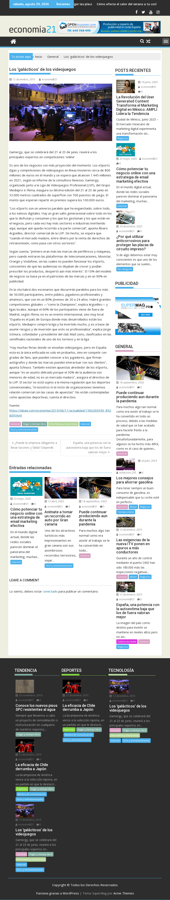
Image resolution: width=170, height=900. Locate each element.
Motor (133, 506)
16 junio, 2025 (149, 82)
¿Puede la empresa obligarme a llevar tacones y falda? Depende (34, 445)
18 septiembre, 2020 (94, 501)
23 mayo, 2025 (22, 498)
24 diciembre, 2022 (130, 226)
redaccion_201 (127, 472)
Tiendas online (126, 511)
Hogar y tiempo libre (34, 423)
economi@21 (49, 79)
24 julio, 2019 (149, 461)
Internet (85, 423)
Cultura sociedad (127, 641)
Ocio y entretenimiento (24, 429)
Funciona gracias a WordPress (57, 893)
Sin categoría (125, 269)
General (15, 423)
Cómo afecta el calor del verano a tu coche (105, 4)
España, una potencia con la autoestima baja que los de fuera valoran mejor (88, 447)
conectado (50, 591)
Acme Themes (123, 893)
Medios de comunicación (32, 794)
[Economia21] (13, 41)
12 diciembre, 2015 (130, 529)
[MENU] (166, 41)
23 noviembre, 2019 (30, 695)
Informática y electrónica (63, 423)
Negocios (123, 138)
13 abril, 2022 (55, 501)
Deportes (22, 788)
